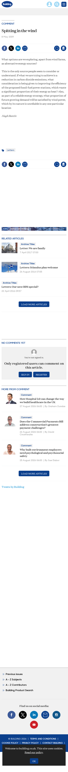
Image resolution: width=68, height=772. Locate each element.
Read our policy (34, 752)
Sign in (24, 41)
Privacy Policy (30, 742)
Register (41, 374)
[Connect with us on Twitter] (23, 715)
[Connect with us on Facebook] (11, 715)
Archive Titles (28, 244)
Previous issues (14, 674)
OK (34, 761)
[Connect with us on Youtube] (34, 725)
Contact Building (52, 742)
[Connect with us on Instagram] (56, 715)
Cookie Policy (10, 742)
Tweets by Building (13, 487)
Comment (8, 23)
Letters (10, 150)
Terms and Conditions (43, 738)
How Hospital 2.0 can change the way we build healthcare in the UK (42, 400)
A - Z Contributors (16, 685)
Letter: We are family (32, 248)
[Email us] (45, 715)
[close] (66, 41)
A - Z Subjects (14, 679)
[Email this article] (25, 48)
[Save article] (63, 48)
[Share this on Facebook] (4, 48)
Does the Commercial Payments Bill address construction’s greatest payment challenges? (41, 424)
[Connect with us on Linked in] (34, 715)
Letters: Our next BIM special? (20, 286)
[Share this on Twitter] (11, 48)
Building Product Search (19, 690)
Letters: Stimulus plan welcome (39, 267)
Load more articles (34, 304)
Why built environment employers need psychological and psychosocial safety (42, 452)
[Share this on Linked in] (18, 48)
